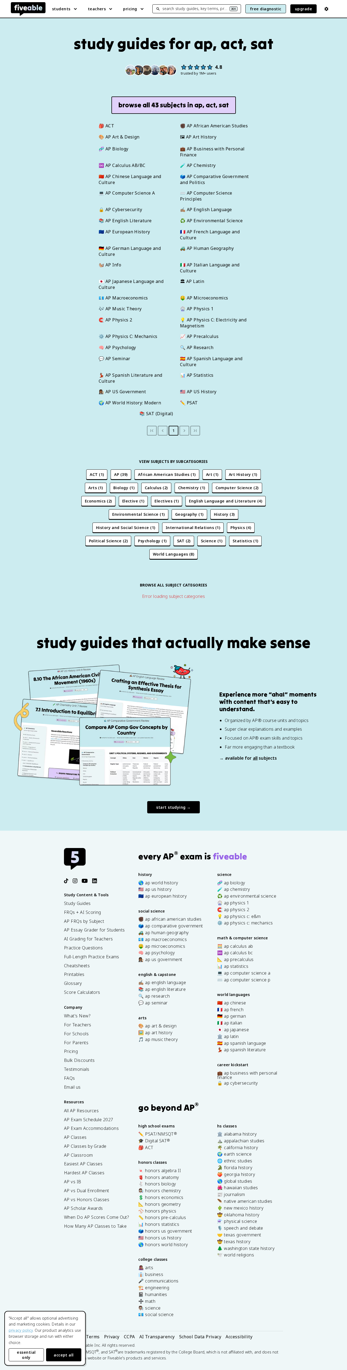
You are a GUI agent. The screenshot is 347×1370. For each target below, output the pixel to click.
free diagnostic (265, 8)
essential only (26, 1355)
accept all (64, 1355)
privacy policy (21, 1330)
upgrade (303, 8)
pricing (130, 8)
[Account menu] (326, 9)
